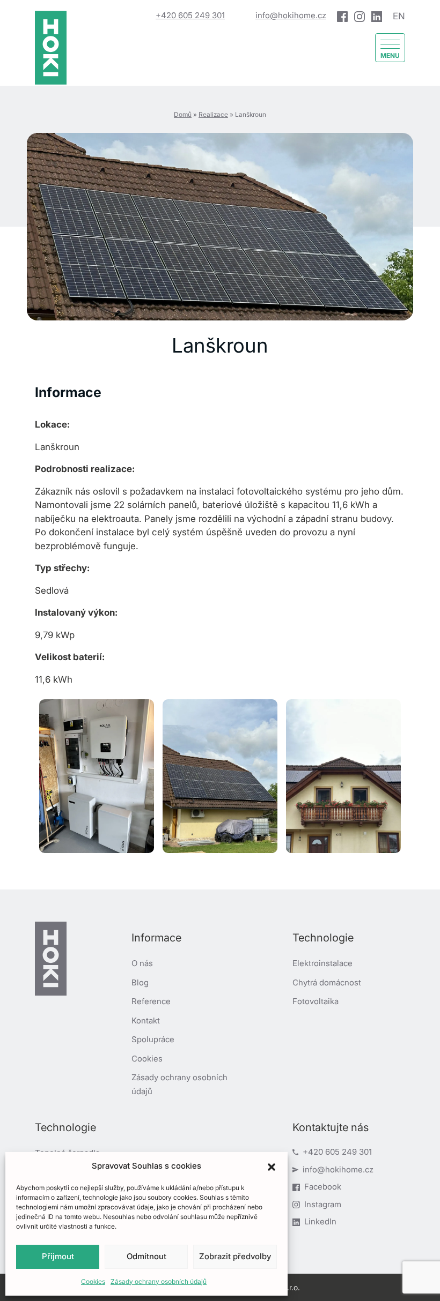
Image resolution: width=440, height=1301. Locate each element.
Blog (140, 982)
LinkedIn (320, 1221)
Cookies (93, 1281)
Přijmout (58, 1256)
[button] (271, 1166)
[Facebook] (342, 17)
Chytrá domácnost (326, 982)
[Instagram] (359, 17)
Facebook (322, 1187)
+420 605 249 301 (190, 15)
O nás (142, 963)
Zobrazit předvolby (235, 1256)
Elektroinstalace (322, 963)
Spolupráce (152, 1039)
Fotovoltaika (315, 1001)
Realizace (213, 114)
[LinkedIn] (376, 17)
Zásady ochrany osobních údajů (159, 1281)
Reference (151, 1001)
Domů (183, 114)
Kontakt (145, 1020)
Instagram (322, 1204)
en (399, 16)
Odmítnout (146, 1256)
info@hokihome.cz (290, 15)
